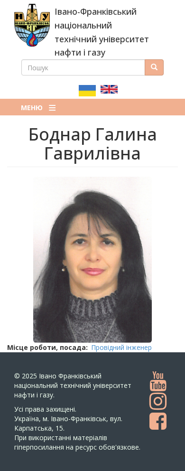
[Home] (32, 25)
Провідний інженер (121, 347)
